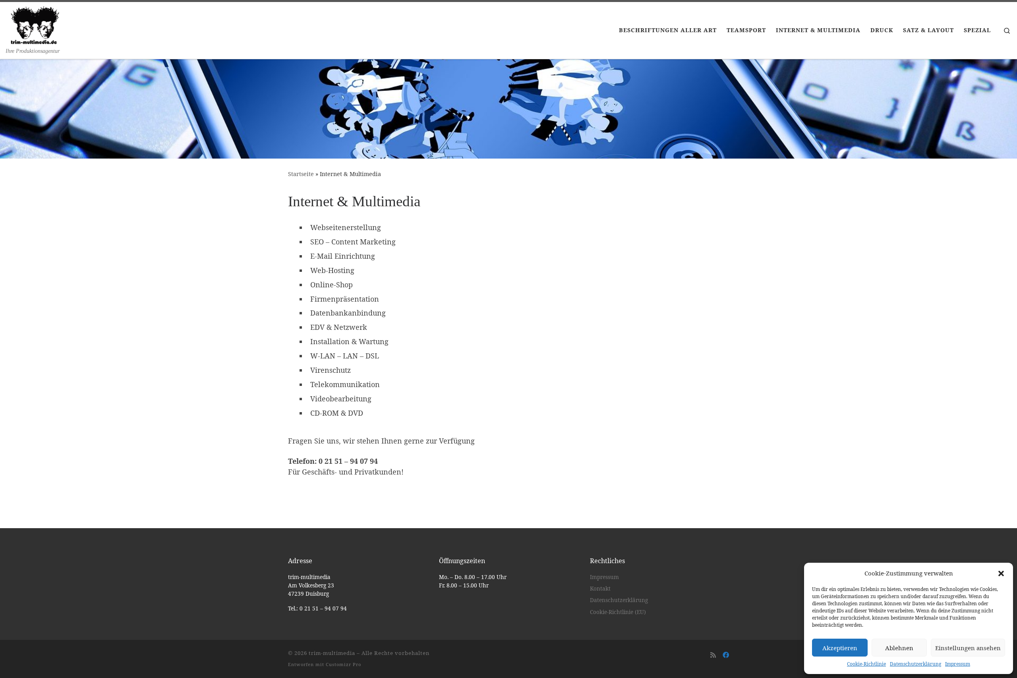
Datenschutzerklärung (915, 664)
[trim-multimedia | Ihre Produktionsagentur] (35, 25)
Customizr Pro (343, 664)
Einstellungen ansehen (968, 648)
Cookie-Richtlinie (866, 664)
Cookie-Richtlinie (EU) (618, 612)
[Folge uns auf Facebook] (726, 655)
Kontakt (600, 588)
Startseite (301, 174)
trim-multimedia (332, 653)
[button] (1001, 573)
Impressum (957, 664)
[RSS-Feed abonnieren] (713, 655)
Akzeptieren (839, 648)
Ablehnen (899, 648)
